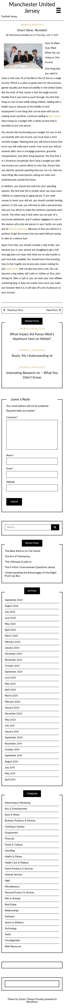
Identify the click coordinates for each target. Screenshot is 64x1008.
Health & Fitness (13, 857)
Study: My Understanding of (32, 355)
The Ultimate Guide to (18, 561)
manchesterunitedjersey (21, 35)
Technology (11, 928)
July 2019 (10, 768)
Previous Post (15, 310)
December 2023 (13, 714)
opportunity (12, 269)
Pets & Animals (12, 898)
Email (10, 469)
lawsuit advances (18, 229)
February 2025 (12, 642)
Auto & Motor (12, 815)
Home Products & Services (19, 869)
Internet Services (13, 875)
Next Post (52, 310)
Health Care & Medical (17, 863)
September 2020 (14, 737)
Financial (9, 839)
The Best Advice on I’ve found (22, 551)
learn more (54, 116)
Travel (8, 934)
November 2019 (13, 744)
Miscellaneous (12, 887)
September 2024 (14, 672)
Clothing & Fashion (15, 827)
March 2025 (11, 636)
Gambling (10, 851)
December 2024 (13, 654)
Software (9, 916)
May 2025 (10, 624)
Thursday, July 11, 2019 (47, 35)
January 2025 (12, 648)
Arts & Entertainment (16, 809)
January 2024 (12, 708)
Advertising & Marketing (17, 803)
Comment (12, 417)
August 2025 (11, 606)
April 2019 (10, 780)
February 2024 (12, 702)
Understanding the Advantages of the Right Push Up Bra (30, 574)
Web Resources (13, 946)
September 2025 (14, 600)
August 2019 (11, 762)
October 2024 (12, 666)
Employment (11, 833)
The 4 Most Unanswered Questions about (30, 567)
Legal (7, 880)
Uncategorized (12, 940)
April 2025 (10, 630)
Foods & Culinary (14, 845)
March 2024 (11, 696)
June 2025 (10, 618)
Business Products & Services (20, 821)
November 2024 (13, 660)
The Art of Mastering (17, 556)
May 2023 (10, 720)
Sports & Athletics (32, 25)
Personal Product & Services (19, 892)
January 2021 (12, 732)
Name (10, 455)
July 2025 (10, 612)
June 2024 (10, 678)
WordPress (32, 1002)
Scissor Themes (27, 999)
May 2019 (10, 773)
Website (10, 482)
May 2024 (10, 684)
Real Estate (10, 905)
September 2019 (13, 755)
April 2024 (10, 690)
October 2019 (12, 750)
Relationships (12, 910)
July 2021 (10, 726)
